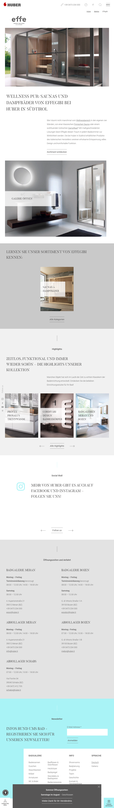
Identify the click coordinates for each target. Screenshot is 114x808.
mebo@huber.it (68, 651)
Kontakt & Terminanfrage (75, 782)
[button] (5, 792)
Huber (89, 11)
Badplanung (74, 766)
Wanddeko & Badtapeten (53, 777)
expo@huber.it (12, 612)
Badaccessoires (54, 782)
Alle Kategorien (57, 319)
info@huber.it (12, 651)
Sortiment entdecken (57, 152)
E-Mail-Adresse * (74, 727)
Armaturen (33, 777)
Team (71, 774)
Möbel (31, 774)
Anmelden (72, 740)
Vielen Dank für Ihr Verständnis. (57, 801)
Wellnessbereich (83, 120)
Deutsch (95, 762)
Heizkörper (52, 768)
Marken (96, 11)
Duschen (32, 766)
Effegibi (105, 11)
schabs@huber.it (13, 690)
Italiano (95, 766)
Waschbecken (35, 770)
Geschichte (74, 777)
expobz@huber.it (68, 612)
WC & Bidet (33, 781)
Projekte (72, 770)
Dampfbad (73, 128)
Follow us (57, 530)
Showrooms (74, 762)
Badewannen (34, 762)
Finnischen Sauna (82, 124)
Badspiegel (52, 772)
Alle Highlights (57, 446)
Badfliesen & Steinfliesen (53, 763)
